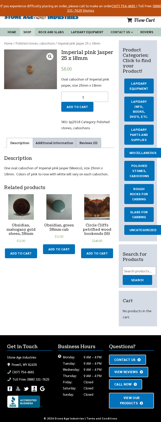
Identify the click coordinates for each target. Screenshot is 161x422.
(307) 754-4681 (23, 372)
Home (12, 32)
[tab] (20, 143)
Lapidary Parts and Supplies (139, 134)
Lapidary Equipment (87, 32)
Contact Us (120, 32)
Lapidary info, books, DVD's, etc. (139, 109)
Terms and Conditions (101, 418)
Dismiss (88, 10)
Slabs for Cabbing (139, 214)
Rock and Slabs (51, 32)
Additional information (54, 142)
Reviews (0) (88, 142)
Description (19, 142)
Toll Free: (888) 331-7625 (30, 379)
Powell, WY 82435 (24, 364)
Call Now (123, 384)
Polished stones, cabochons (35, 43)
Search (137, 280)
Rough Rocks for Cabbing (139, 194)
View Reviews (126, 372)
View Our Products (129, 400)
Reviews (146, 32)
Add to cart (77, 107)
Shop (27, 32)
